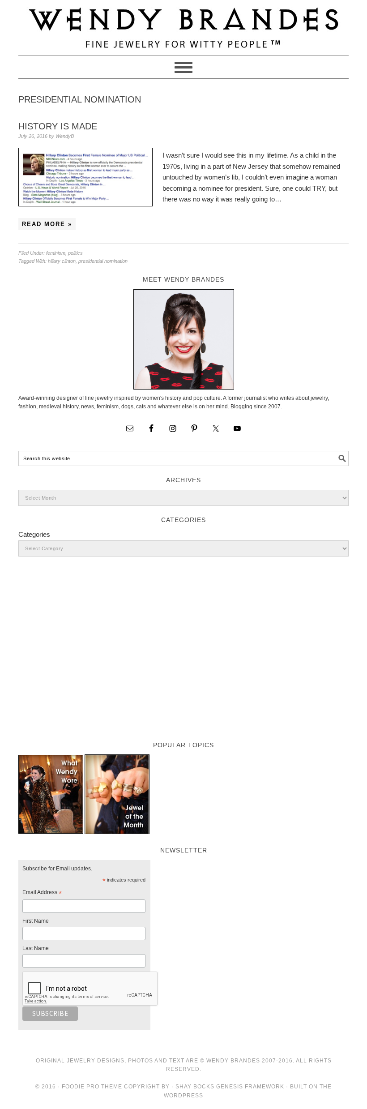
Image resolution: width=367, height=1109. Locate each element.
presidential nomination (103, 261)
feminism (55, 253)
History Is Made (57, 126)
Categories (34, 534)
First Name (35, 921)
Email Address (42, 893)
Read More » (47, 224)
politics (75, 253)
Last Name (35, 948)
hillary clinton (62, 261)
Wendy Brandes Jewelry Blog (183, 24)
